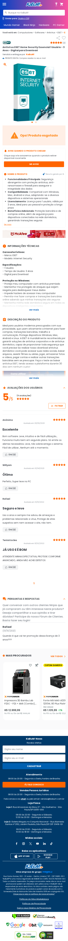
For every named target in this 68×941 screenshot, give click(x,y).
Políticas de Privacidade (34, 903)
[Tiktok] (51, 843)
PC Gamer (59, 25)
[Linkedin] (44, 843)
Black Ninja (29, 25)
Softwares (40, 32)
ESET (60, 32)
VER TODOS (57, 656)
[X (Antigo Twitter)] (30, 843)
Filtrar (59, 405)
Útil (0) (12, 454)
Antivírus (52, 32)
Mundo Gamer (12, 25)
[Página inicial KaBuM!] (34, 4)
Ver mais (7, 224)
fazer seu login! (20, 620)
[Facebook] (16, 843)
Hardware (44, 25)
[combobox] (34, 13)
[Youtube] (37, 843)
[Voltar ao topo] (34, 866)
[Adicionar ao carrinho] (37, 665)
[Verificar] (21, 916)
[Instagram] (23, 843)
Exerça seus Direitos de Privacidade (34, 908)
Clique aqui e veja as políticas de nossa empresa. (34, 894)
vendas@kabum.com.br (52, 799)
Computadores (26, 32)
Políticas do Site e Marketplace (34, 899)
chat (23, 799)
